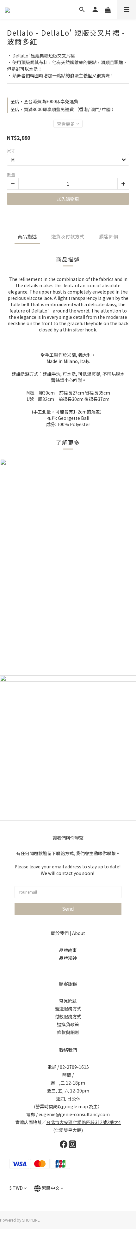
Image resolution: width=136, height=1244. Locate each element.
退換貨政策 (68, 1024)
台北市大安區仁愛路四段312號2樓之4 (83, 1122)
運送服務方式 (68, 1008)
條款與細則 (68, 1032)
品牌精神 (68, 958)
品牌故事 (68, 950)
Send (68, 908)
